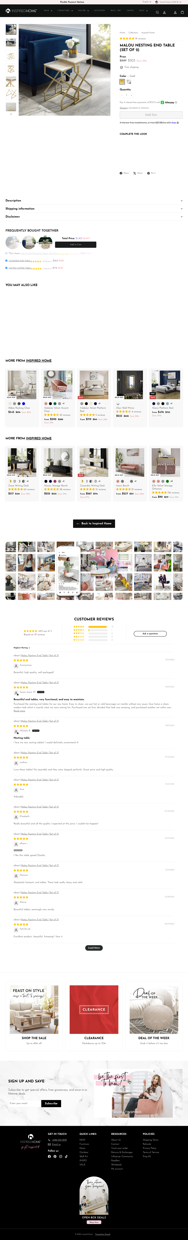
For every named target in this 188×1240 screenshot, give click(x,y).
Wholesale (116, 1165)
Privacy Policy (149, 1148)
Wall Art (116, 10)
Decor (82, 10)
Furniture (64, 10)
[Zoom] (64, 70)
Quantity (125, 89)
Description (13, 200)
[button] (127, 39)
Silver (128, 81)
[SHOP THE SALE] (34, 1009)
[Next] (11, 113)
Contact (115, 1144)
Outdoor (99, 10)
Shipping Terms (150, 1140)
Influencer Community (122, 1156)
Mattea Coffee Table (20, 268)
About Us (116, 1140)
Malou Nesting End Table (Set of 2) (40, 655)
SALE (142, 10)
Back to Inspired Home (96, 523)
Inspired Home (148, 33)
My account (117, 1169)
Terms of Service (151, 1152)
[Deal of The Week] (154, 1009)
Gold (122, 81)
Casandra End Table (19, 261)
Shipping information (20, 208)
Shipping (124, 108)
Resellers (115, 1160)
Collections (134, 33)
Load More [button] (94, 948)
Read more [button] (19, 711)
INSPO (130, 10)
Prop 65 (147, 1156)
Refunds (147, 1144)
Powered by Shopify (102, 1234)
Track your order (119, 1148)
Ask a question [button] (150, 634)
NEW (47, 10)
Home (123, 33)
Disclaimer (13, 216)
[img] (21, 660)
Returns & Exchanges (121, 1152)
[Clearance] (94, 1009)
